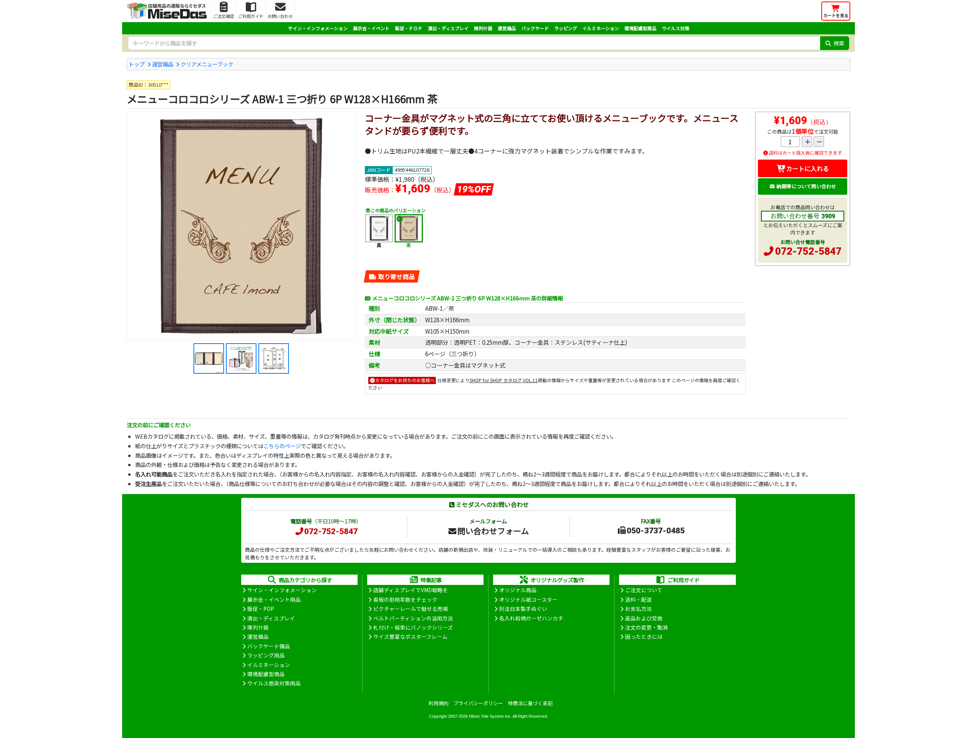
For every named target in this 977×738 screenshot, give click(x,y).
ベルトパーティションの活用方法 (413, 618)
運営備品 (507, 28)
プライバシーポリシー (478, 703)
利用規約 (438, 703)
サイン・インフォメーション (318, 28)
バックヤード (535, 28)
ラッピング (565, 28)
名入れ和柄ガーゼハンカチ (531, 618)
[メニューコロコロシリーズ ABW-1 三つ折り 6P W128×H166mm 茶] (241, 226)
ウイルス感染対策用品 (274, 683)
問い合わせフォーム (493, 530)
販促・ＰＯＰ (408, 28)
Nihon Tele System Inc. (490, 716)
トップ (137, 64)
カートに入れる (807, 168)
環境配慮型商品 (640, 28)
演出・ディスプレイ (448, 28)
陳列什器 (483, 28)
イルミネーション (600, 28)
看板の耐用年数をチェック (405, 599)
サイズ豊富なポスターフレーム (410, 636)
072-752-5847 (808, 251)
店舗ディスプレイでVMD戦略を (410, 590)
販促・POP (260, 608)
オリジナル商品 (518, 590)
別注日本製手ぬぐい (523, 608)
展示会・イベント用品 (274, 599)
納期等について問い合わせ (806, 186)
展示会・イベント (371, 28)
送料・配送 (638, 599)
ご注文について (644, 590)
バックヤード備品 (268, 646)
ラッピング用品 (266, 655)
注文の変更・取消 (646, 627)
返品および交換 (644, 618)
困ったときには (644, 636)
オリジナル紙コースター (528, 599)
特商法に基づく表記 (530, 703)
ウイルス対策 (675, 28)
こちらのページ (282, 446)
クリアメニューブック (207, 64)
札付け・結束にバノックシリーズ (413, 627)
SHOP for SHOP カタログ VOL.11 (503, 380)
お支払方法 (638, 608)
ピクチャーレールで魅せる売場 (410, 608)
